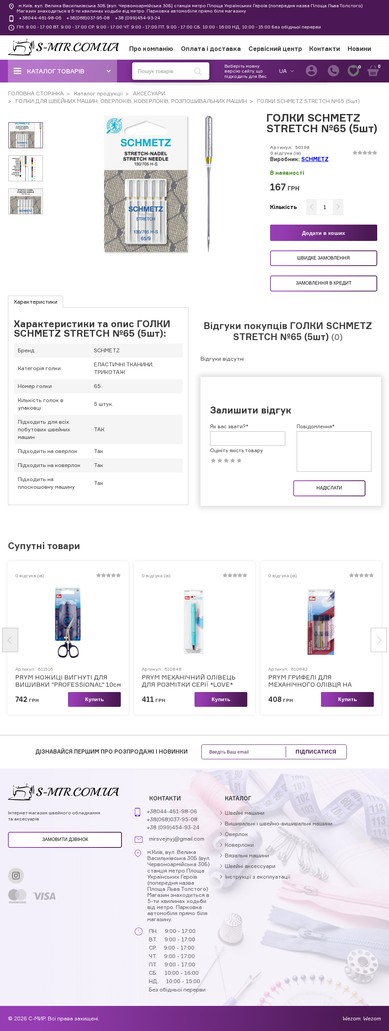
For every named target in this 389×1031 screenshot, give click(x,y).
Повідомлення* (316, 426)
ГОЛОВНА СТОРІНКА (36, 93)
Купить (94, 699)
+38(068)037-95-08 (88, 18)
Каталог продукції (98, 93)
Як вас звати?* (229, 426)
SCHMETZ (315, 159)
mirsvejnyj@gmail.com (176, 839)
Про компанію (151, 48)
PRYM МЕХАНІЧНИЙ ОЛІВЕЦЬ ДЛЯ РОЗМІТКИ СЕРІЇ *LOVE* (189, 681)
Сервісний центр (275, 48)
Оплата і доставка (211, 48)
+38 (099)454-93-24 (137, 18)
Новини (359, 48)
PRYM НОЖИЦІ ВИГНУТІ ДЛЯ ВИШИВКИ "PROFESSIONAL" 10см (68, 681)
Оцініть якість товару (236, 450)
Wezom (372, 1018)
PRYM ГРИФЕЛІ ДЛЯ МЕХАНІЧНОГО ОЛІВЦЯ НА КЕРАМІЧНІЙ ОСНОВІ (310, 681)
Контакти (324, 48)
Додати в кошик (323, 233)
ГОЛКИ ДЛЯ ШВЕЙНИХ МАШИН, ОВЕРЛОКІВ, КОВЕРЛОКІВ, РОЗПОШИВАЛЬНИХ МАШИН (130, 101)
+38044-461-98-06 (40, 18)
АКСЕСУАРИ (148, 93)
